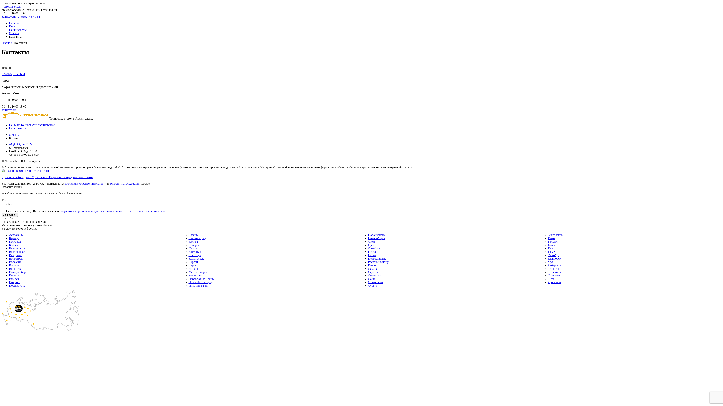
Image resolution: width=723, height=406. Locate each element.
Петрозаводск (377, 258)
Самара (373, 268)
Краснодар (195, 255)
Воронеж (15, 268)
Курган (193, 262)
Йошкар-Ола (17, 285)
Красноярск (196, 258)
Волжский (15, 262)
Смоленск (374, 275)
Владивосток (17, 248)
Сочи (371, 278)
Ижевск (14, 278)
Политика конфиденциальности (85, 183)
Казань (193, 234)
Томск (552, 245)
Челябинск (554, 272)
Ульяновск (554, 258)
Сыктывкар (555, 234)
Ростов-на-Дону (378, 262)
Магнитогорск (198, 272)
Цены (12, 26)
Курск (192, 265)
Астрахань (16, 234)
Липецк (194, 268)
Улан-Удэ (553, 255)
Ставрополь (375, 282)
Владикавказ (17, 251)
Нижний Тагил (198, 285)
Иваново (14, 275)
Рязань (372, 265)
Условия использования (125, 183)
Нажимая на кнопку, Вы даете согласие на (87, 211)
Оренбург (374, 248)
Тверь (551, 238)
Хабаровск (554, 265)
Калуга (193, 241)
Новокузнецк (376, 234)
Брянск (13, 245)
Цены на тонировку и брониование (32, 124)
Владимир (15, 255)
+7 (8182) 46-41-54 (28, 16)
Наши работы (18, 29)
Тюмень (553, 251)
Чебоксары (555, 268)
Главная (14, 23)
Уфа (550, 262)
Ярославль (554, 282)
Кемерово (195, 245)
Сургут (372, 285)
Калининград (197, 238)
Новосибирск (376, 238)
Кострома (195, 251)
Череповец (554, 275)
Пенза (372, 251)
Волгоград (16, 258)
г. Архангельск (11, 6)
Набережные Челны (201, 278)
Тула (551, 248)
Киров (193, 248)
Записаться (9, 16)
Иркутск (14, 282)
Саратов (373, 272)
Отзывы (14, 33)
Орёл (371, 245)
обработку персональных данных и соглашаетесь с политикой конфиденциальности (115, 211)
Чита (551, 278)
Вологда (14, 265)
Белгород (15, 241)
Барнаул (14, 238)
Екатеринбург (18, 272)
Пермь (372, 255)
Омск (371, 241)
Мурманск (195, 275)
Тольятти (553, 241)
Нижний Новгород (201, 282)
